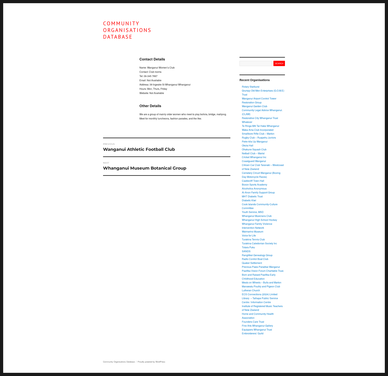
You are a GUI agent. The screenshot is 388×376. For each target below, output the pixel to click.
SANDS (246, 251)
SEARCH (279, 63)
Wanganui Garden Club (254, 106)
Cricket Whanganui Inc (254, 157)
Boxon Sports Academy (254, 184)
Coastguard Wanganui (254, 161)
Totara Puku (248, 247)
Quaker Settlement (252, 263)
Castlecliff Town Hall (253, 180)
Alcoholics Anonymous (254, 188)
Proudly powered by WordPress (151, 361)
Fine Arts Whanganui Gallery (257, 325)
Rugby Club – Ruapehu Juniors (259, 137)
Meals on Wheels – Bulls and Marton (261, 282)
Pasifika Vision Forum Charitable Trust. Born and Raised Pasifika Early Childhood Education (263, 274)
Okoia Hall (247, 145)
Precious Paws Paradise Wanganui (261, 267)
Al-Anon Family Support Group (258, 192)
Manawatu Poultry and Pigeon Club (261, 286)
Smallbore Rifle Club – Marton (258, 133)
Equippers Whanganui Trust (257, 329)
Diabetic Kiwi (249, 200)
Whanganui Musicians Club (257, 216)
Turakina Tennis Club (253, 239)
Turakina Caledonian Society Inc (259, 243)
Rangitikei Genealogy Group (257, 255)
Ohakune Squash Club (254, 149)
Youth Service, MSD (253, 212)
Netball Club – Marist (253, 153)
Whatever (247, 122)
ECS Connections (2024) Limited (259, 294)
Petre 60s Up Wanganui (255, 141)
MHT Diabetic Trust (252, 196)
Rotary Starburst (250, 86)
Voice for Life (249, 235)
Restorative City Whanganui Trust (260, 118)
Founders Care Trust (253, 321)
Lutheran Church (251, 290)
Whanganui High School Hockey (259, 220)
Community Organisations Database (127, 30)
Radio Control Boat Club (255, 259)
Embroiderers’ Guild (252, 333)
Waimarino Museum (252, 231)
